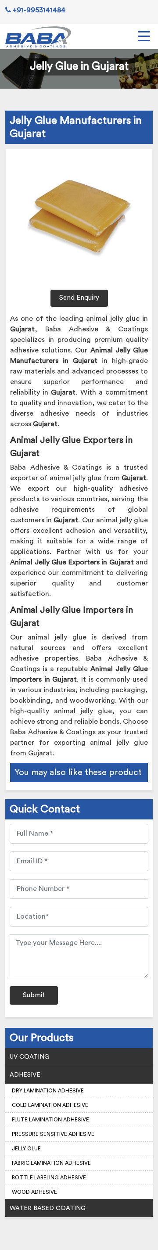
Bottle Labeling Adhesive (49, 1177)
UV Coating (29, 1057)
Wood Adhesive (34, 1192)
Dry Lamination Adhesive (48, 1090)
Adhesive (25, 1075)
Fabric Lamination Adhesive (51, 1163)
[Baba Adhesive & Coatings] (38, 36)
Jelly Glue (26, 1148)
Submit (34, 995)
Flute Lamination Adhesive (50, 1119)
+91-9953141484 (38, 10)
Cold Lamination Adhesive (50, 1105)
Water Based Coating (48, 1208)
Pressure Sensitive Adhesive (53, 1134)
